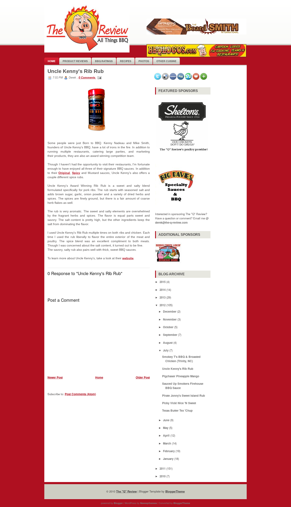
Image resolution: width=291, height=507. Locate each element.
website (128, 258)
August (168, 343)
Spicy (76, 173)
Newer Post (55, 377)
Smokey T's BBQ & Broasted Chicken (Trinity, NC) (181, 359)
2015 (163, 282)
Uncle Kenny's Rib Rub (76, 71)
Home (51, 61)
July (166, 350)
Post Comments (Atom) (80, 394)
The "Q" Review (126, 491)
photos (143, 61)
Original (64, 173)
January (168, 459)
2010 (163, 476)
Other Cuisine (166, 61)
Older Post (143, 377)
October (168, 327)
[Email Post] (98, 77)
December (169, 311)
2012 (163, 305)
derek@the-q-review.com (171, 222)
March (167, 443)
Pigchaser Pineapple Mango (180, 376)
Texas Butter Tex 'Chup (177, 410)
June (166, 420)
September (170, 335)
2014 (163, 290)
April (166, 435)
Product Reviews (75, 61)
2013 (163, 297)
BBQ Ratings (104, 61)
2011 (163, 468)
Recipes (125, 61)
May (165, 428)
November (170, 319)
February (169, 451)
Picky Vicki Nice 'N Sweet (179, 403)
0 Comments (87, 77)
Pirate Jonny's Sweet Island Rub (183, 395)
